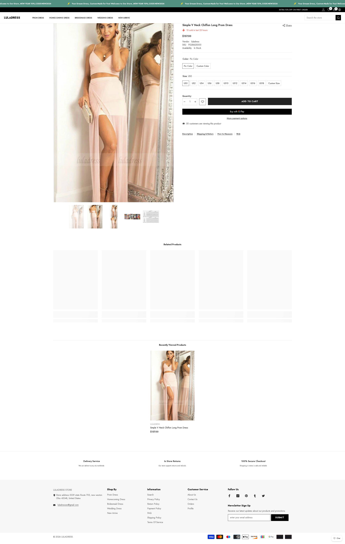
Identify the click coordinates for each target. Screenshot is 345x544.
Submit (279, 517)
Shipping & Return (205, 134)
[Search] (323, 17)
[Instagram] (238, 496)
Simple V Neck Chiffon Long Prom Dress (169, 427)
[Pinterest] (246, 496)
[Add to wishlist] (202, 101)
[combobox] (320, 17)
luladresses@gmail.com (68, 504)
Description (187, 134)
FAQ (238, 134)
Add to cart (250, 101)
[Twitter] (263, 496)
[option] (113, 112)
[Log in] (323, 9)
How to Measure (225, 134)
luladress (195, 41)
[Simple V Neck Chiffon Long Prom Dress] (172, 386)
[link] (75, 316)
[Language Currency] (339, 9)
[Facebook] (229, 496)
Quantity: (187, 96)
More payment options (237, 118)
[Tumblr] (255, 496)
